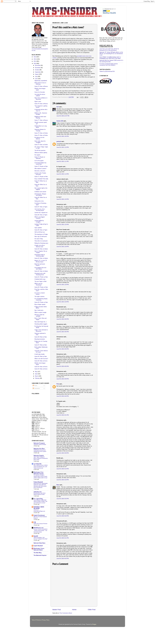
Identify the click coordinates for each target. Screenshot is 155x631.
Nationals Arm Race (39, 448)
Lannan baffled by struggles (39, 221)
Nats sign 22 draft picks (41, 236)
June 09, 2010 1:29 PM (63, 284)
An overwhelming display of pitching (41, 299)
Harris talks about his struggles (40, 141)
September (38, 72)
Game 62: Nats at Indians (41, 271)
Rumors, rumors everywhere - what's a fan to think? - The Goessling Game (40, 530)
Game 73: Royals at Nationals (40, 157)
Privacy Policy (45, 620)
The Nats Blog (37, 552)
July (36, 76)
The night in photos (39, 296)
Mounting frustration (40, 339)
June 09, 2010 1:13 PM (63, 174)
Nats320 (36, 536)
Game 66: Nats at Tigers (41, 214)
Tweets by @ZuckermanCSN (107, 71)
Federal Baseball (38, 482)
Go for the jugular (39, 160)
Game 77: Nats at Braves (41, 120)
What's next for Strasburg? (38, 284)
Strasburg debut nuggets (41, 324)
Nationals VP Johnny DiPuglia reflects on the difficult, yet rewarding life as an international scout (111, 54)
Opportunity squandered (41, 80)
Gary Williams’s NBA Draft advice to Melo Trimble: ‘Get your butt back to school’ (40, 501)
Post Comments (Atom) (66, 613)
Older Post (91, 609)
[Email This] (81, 97)
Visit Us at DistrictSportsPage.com (39, 510)
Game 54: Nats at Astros (41, 366)
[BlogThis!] (82, 97)
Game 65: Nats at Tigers (41, 230)
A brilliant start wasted (40, 191)
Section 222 (60, 121)
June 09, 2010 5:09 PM (63, 453)
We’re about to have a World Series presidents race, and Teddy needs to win (40, 467)
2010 (35, 63)
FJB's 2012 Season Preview (40, 523)
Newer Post (56, 609)
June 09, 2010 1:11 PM (63, 161)
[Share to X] (84, 97)
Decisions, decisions (40, 170)
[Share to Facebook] (86, 97)
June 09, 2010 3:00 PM (63, 319)
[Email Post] (77, 97)
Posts (35, 385)
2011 (35, 61)
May (36, 371)
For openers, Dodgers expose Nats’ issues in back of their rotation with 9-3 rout (40, 476)
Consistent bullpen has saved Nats (40, 163)
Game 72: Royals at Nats (41, 166)
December (38, 65)
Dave (58, 484)
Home (74, 609)
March (37, 376)
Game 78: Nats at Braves (41, 103)
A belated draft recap (40, 279)
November (38, 67)
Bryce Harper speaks (40, 304)
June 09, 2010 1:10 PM (63, 147)
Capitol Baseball (38, 545)
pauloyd (59, 141)
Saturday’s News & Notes (40, 444)
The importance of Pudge (41, 234)
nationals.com (38, 491)
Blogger (94, 624)
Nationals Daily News (39, 543)
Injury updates (38, 227)
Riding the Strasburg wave (41, 243)
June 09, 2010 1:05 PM (63, 136)
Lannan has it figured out (41, 212)
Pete (58, 384)
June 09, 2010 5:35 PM (63, 498)
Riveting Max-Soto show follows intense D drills (39, 493)
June (36, 78)
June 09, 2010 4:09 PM (63, 379)
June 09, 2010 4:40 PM (63, 396)
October (37, 69)
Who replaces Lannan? (40, 168)
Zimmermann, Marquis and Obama (40, 194)
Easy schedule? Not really (41, 178)
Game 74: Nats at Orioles (41, 144)
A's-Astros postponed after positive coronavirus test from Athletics (108, 64)
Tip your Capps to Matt (40, 281)
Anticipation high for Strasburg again (40, 255)
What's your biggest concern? (40, 217)
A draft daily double (39, 354)
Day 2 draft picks (39, 310)
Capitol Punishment (39, 515)
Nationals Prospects (39, 443)
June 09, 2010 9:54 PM (63, 558)
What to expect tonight (40, 312)
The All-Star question (40, 150)
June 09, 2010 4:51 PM (63, 415)
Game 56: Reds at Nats (41, 356)
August (37, 74)
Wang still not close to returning (40, 83)
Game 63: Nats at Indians (41, 258)
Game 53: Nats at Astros (41, 369)
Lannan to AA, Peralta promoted (40, 173)
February (37, 378)
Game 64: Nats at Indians (41, 249)
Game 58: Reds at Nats (41, 337)
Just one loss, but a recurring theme (40, 209)
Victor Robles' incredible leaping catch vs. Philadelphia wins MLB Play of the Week (110, 57)
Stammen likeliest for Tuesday (40, 130)
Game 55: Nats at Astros (41, 361)
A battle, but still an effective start (40, 246)
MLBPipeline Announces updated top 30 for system (40, 450)
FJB (35, 522)
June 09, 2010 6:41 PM (63, 538)
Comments (37, 388)
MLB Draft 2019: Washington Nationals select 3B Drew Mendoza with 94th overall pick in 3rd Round (41, 485)
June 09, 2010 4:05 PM (63, 349)
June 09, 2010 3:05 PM (63, 331)
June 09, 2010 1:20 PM (63, 199)
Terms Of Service (36, 620)
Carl (58, 106)
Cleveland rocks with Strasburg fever (40, 274)
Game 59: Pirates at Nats (41, 302)
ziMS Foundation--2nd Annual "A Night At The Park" (40, 538)
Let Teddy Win (38, 463)
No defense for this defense (39, 138)
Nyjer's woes (38, 101)
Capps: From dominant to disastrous (41, 330)
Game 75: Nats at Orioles (41, 135)
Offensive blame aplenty (41, 152)
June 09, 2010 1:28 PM (63, 246)
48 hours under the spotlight (39, 315)
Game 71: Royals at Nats (41, 176)
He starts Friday (39, 238)
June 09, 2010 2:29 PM (63, 301)
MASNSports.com (39, 527)
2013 (35, 57)
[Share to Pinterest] (87, 97)
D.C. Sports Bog (38, 498)
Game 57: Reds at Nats (41, 345)
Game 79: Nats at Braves (41, 86)
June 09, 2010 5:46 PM (63, 516)
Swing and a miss (39, 201)
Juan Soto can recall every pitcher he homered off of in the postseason (109, 49)
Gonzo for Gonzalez (40, 92)
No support (37, 155)
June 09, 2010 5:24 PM (63, 468)
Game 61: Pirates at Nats (41, 277)
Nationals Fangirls (39, 455)
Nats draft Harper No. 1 (41, 321)
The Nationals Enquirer (40, 555)
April (36, 373)
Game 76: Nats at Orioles (41, 133)
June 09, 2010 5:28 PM (63, 479)
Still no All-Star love (40, 232)
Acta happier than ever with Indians (40, 268)
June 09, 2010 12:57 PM (63, 116)
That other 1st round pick (41, 241)
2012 (35, 59)
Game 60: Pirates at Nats (41, 287)
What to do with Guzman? (41, 358)
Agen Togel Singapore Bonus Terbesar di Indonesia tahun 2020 (41, 458)
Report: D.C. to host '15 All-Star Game (41, 261)
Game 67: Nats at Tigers (41, 206)
